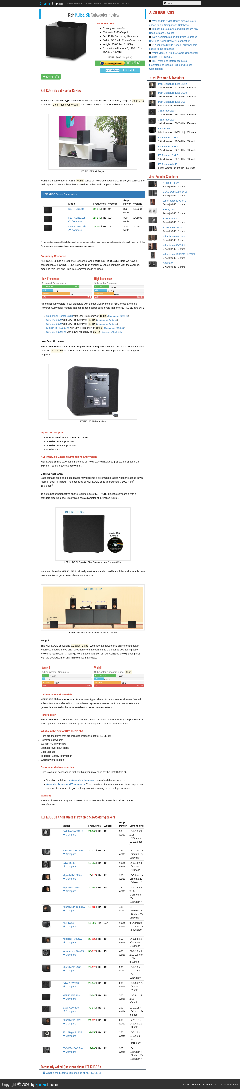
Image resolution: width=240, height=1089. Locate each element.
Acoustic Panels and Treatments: (66, 784)
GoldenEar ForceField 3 (59, 316)
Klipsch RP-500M (172, 227)
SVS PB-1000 (54, 319)
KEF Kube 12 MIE (168, 146)
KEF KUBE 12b (77, 226)
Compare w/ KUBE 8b (118, 316)
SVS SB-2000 (54, 323)
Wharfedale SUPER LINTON (179, 254)
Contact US (209, 1084)
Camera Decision (228, 1084)
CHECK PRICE (132, 63)
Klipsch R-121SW (72, 875)
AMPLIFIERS (93, 3)
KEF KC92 (164, 128)
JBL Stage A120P (72, 1032)
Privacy (196, 1084)
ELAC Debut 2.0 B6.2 (175, 191)
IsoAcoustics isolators (81, 780)
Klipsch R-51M (171, 182)
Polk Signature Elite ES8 (171, 101)
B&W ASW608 (71, 1007)
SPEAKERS (73, 3)
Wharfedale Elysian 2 (174, 200)
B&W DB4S (69, 863)
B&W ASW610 (71, 983)
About (186, 1084)
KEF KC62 (68, 923)
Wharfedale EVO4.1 (174, 245)
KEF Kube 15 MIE (168, 137)
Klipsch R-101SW (72, 887)
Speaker (51, 3)
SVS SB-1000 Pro (56, 331)
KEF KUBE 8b (76, 208)
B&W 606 (168, 263)
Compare (76, 221)
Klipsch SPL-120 (72, 1020)
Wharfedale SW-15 (73, 951)
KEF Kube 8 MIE (167, 164)
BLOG (125, 3)
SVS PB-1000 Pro (73, 1048)
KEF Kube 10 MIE (168, 155)
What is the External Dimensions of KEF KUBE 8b (73, 1073)
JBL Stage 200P (167, 119)
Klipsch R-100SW (72, 938)
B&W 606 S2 (170, 218)
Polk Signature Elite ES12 (172, 84)
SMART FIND (111, 3)
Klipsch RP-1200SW (74, 907)
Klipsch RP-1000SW (57, 327)
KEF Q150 (168, 209)
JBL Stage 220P (167, 110)
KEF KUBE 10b (77, 217)
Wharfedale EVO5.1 (174, 236)
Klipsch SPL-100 (72, 967)
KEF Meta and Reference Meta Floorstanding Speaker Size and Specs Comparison (170, 65)
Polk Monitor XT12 (73, 831)
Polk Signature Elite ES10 (172, 92)
